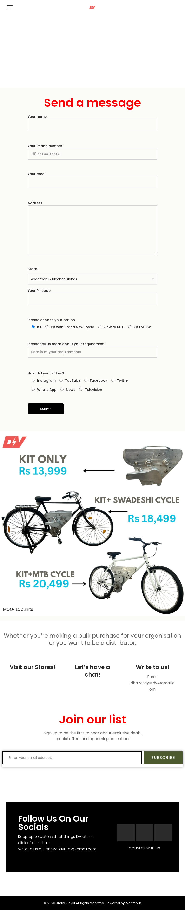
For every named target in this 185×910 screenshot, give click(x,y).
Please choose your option (51, 320)
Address (35, 203)
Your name (37, 116)
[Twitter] (144, 832)
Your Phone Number (45, 145)
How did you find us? (46, 373)
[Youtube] (163, 832)
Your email (37, 173)
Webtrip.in (133, 903)
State (32, 269)
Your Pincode (39, 290)
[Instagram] (126, 832)
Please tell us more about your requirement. (66, 344)
